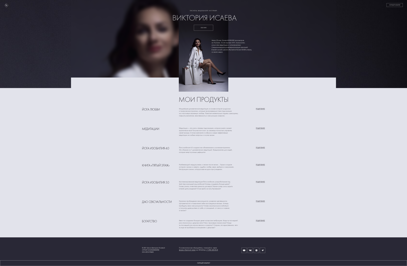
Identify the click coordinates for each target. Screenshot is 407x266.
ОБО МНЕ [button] (203, 27)
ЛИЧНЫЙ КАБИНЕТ (394, 5)
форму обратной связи (187, 250)
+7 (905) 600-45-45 (212, 250)
